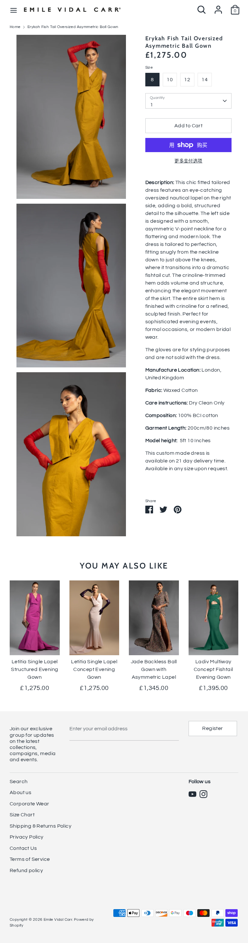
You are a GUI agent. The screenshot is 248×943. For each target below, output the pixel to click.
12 (187, 79)
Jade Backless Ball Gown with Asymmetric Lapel (154, 669)
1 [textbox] (151, 104)
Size (149, 67)
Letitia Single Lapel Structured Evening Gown (34, 669)
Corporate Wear (29, 803)
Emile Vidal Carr (58, 920)
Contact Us (23, 848)
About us (20, 792)
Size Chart (22, 814)
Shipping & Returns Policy (40, 826)
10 (170, 79)
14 (205, 79)
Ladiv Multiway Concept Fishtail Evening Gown (213, 669)
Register (212, 728)
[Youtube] (192, 794)
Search (18, 781)
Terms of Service (30, 859)
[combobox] (188, 101)
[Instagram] (203, 794)
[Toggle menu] (13, 9)
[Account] (218, 7)
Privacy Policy (27, 837)
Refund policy (26, 870)
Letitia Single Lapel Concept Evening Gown (94, 669)
